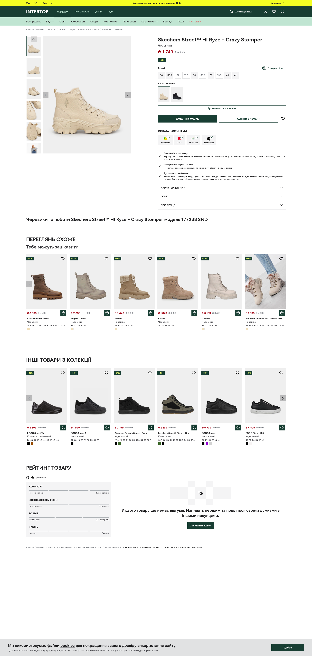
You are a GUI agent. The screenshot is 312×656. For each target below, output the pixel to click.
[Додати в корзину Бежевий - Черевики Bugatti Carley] (107, 313)
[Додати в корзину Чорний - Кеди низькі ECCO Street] (238, 427)
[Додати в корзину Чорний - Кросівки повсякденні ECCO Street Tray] (63, 427)
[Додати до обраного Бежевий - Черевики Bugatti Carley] (106, 258)
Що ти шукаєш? (243, 11)
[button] (45, 95)
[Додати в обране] (283, 118)
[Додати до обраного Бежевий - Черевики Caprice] (237, 258)
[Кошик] (282, 11)
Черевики (106, 29)
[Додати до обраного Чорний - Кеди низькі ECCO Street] (237, 373)
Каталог (52, 29)
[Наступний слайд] (34, 150)
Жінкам (62, 29)
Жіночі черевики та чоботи (88, 547)
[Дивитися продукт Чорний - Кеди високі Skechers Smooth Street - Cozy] (134, 395)
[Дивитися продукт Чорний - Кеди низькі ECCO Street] (221, 395)
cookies (67, 645)
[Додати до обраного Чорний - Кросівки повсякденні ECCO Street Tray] (62, 373)
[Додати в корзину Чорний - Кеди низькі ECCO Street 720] (282, 427)
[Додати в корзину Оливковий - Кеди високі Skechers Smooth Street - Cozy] (194, 427)
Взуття (73, 29)
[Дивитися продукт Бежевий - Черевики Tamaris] (134, 281)
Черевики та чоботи (89, 29)
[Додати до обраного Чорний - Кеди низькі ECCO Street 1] (106, 373)
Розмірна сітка (275, 68)
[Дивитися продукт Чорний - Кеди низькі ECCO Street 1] (90, 395)
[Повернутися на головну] (37, 11)
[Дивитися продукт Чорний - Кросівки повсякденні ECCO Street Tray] (46, 395)
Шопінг (40, 29)
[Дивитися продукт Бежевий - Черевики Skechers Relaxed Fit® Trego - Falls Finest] (265, 281)
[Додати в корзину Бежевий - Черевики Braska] (194, 313)
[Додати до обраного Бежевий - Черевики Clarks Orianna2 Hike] (62, 258)
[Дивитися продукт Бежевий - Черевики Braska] (177, 281)
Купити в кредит (248, 118)
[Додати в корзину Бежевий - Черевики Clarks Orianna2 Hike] (63, 313)
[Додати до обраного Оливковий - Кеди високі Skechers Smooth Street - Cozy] (193, 373)
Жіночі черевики (113, 547)
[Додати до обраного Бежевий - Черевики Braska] (193, 258)
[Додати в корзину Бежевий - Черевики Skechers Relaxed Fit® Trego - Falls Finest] (282, 313)
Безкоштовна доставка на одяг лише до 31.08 (157, 3)
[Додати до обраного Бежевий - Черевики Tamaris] (150, 258)
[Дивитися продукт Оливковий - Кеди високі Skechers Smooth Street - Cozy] (177, 395)
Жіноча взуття (65, 547)
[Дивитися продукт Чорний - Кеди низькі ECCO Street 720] (265, 395)
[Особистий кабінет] (265, 11)
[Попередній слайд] (45, 95)
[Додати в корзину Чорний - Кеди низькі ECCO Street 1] (107, 427)
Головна (30, 29)
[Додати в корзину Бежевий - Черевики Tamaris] (151, 313)
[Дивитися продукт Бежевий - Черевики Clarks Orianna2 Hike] (46, 281)
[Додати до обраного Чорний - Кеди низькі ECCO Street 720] (281, 373)
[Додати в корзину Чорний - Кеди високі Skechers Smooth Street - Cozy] (151, 427)
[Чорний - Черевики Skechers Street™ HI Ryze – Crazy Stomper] (177, 94)
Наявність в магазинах (224, 108)
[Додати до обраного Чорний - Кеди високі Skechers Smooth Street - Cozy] (150, 373)
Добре (288, 647)
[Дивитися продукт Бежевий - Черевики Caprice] (221, 281)
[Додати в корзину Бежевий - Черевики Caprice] (238, 313)
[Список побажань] (274, 11)
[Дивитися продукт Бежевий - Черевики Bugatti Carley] (90, 281)
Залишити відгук (200, 525)
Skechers (119, 29)
